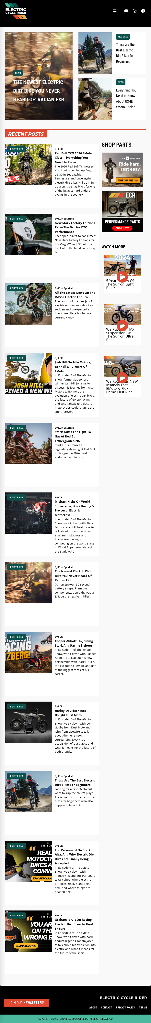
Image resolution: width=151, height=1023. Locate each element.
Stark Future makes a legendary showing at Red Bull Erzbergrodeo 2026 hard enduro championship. (75, 451)
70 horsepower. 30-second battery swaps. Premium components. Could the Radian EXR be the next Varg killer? (75, 590)
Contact (106, 1007)
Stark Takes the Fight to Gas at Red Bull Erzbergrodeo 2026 (73, 436)
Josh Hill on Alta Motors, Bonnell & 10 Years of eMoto (73, 366)
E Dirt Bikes (16, 149)
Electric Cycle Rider (123, 998)
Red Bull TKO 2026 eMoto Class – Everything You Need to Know (73, 157)
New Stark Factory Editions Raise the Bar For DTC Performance (75, 227)
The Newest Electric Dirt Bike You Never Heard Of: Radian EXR (73, 575)
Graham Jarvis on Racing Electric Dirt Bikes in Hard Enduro (74, 924)
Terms (143, 1007)
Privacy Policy (125, 1007)
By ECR (59, 149)
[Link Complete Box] (39, 76)
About (93, 1007)
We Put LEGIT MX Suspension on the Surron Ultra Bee (120, 334)
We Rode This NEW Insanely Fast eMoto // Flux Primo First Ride (122, 386)
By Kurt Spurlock (64, 218)
